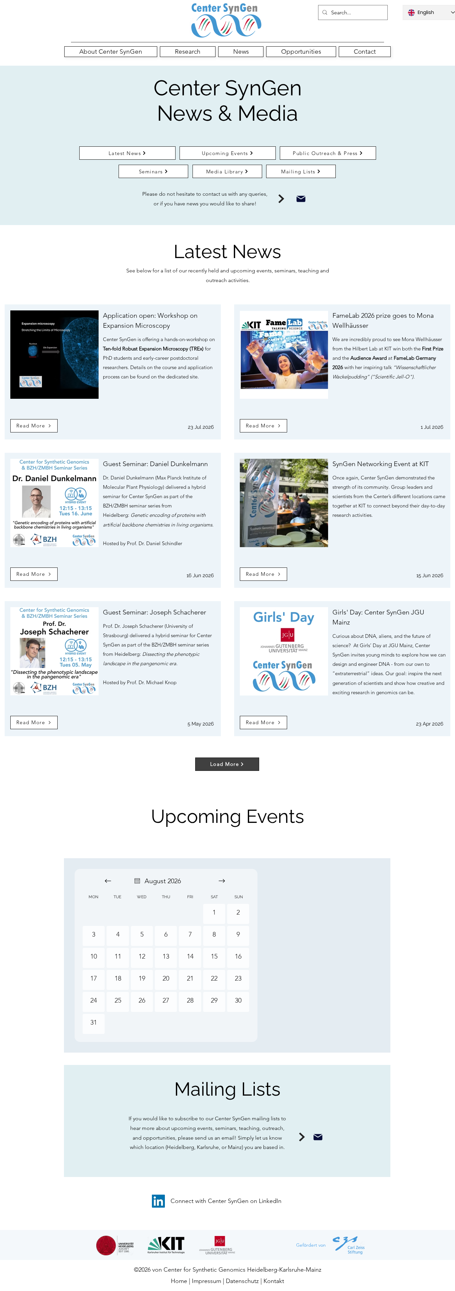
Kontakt (273, 1281)
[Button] (226, 20)
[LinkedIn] (158, 1201)
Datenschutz (243, 1281)
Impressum (206, 1281)
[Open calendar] (137, 881)
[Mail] (301, 199)
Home (179, 1281)
